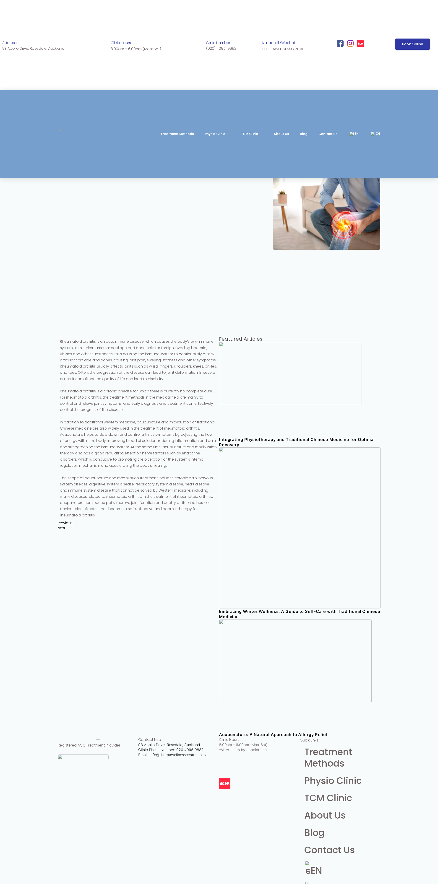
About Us (281, 133)
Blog (304, 133)
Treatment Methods (177, 133)
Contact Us (327, 133)
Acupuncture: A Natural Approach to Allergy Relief (273, 734)
